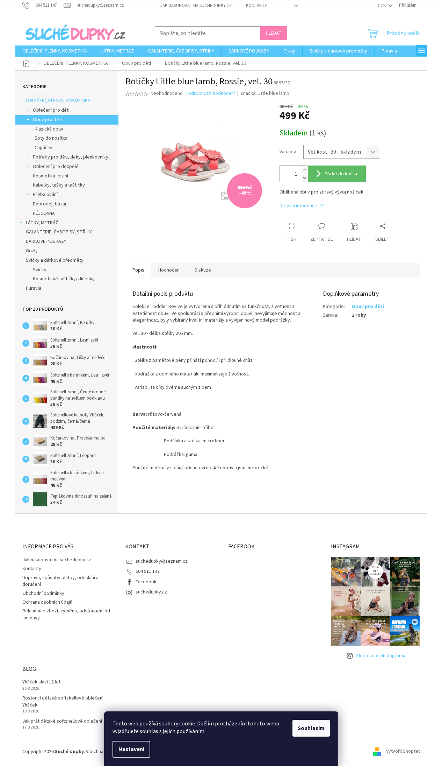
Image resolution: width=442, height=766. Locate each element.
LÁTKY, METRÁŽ (42, 222)
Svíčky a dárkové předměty (55, 260)
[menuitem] (54, 51)
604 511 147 (148, 571)
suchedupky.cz (151, 592)
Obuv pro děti (47, 119)
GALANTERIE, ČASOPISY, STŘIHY (59, 232)
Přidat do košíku (341, 173)
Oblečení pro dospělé (56, 166)
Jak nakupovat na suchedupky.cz (196, 5)
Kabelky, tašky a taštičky (59, 185)
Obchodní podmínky (43, 593)
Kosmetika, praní (50, 176)
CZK (382, 5)
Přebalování (45, 194)
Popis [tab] (138, 270)
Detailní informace (298, 205)
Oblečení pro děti (51, 110)
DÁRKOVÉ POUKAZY (46, 241)
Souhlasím (311, 728)
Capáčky (43, 147)
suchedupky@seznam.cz (162, 561)
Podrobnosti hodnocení (210, 93)
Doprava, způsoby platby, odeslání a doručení (60, 581)
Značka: (264, 93)
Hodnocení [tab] (169, 270)
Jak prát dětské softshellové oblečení (62, 721)
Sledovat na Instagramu (380, 655)
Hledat (274, 33)
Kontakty (256, 5)
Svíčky (39, 269)
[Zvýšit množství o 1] (304, 170)
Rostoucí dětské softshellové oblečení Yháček (62, 701)
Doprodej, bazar (50, 204)
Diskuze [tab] (203, 270)
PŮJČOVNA (44, 213)
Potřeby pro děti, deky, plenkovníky (70, 157)
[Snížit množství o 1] (304, 178)
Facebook (146, 581)
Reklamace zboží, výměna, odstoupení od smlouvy (66, 614)
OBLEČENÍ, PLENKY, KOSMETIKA (58, 100)
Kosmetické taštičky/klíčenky (64, 278)
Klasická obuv (49, 129)
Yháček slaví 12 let (41, 682)
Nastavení (131, 749)
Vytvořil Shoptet (403, 751)
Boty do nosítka (51, 138)
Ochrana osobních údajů (47, 602)
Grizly (32, 250)
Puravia (33, 288)
